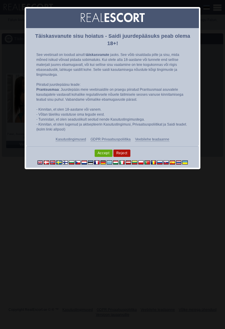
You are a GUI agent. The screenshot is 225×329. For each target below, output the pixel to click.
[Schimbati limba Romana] (153, 162)
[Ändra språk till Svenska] (59, 162)
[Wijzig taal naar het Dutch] (84, 162)
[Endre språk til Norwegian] (53, 162)
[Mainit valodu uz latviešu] (128, 162)
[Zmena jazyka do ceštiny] (78, 162)
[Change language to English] (40, 162)
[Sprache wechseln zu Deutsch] (103, 162)
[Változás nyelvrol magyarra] (116, 162)
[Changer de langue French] (97, 162)
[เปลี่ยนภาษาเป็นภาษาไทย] (179, 162)
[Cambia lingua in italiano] (122, 162)
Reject (122, 153)
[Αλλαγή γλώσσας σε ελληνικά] (109, 162)
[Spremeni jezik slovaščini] (166, 162)
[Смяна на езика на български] (71, 162)
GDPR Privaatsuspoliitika (111, 139)
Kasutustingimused (71, 139)
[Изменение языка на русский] (160, 162)
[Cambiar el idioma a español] (172, 162)
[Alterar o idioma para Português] (147, 162)
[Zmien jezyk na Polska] (141, 162)
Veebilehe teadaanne (152, 139)
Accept (104, 153)
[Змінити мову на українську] (185, 162)
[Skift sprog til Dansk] (46, 162)
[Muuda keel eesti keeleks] (90, 162)
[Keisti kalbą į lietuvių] (134, 162)
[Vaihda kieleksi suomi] (65, 162)
